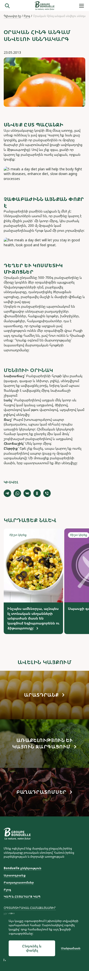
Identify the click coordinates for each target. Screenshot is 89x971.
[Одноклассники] (37, 493)
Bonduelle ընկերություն (22, 868)
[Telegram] (7, 493)
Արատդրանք (14, 875)
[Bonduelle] (17, 834)
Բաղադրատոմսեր (19, 882)
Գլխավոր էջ (12, 16)
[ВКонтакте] (27, 493)
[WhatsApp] (17, 493)
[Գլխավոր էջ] (44, 5)
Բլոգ (27, 16)
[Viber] (47, 493)
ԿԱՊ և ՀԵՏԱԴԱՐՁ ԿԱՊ (22, 897)
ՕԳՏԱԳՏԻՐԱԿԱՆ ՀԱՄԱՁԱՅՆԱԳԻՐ (30, 908)
